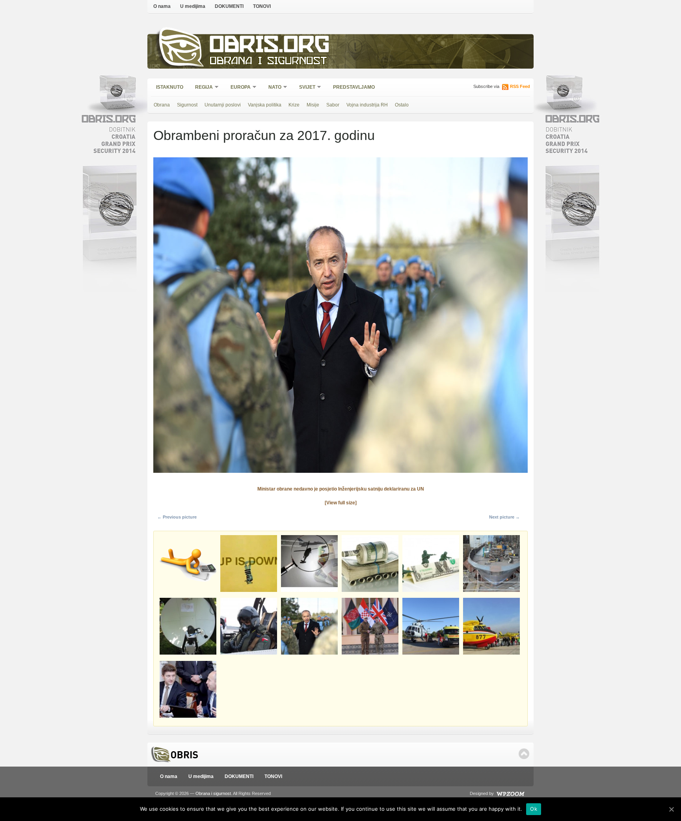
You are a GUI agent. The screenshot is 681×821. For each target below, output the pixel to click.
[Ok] (671, 809)
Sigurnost (187, 105)
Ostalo (402, 105)
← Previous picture (177, 517)
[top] (524, 753)
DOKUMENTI (229, 6)
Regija (201, 87)
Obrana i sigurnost (268, 62)
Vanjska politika (264, 105)
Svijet (304, 87)
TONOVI (262, 6)
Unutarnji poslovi (223, 105)
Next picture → (504, 517)
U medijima (192, 6)
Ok (533, 809)
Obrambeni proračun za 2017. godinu (264, 135)
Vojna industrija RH (367, 105)
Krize (294, 105)
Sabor (332, 105)
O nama (162, 6)
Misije (313, 105)
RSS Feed (520, 86)
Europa (238, 87)
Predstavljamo (354, 87)
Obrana (162, 105)
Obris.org (270, 46)
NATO (272, 87)
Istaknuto (169, 87)
